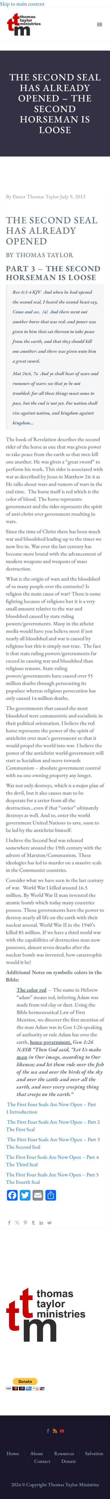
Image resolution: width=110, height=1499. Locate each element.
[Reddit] (49, 1223)
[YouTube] (62, 1431)
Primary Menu (99, 24)
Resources (64, 1453)
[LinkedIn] (41, 1223)
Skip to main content (22, 3)
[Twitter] (17, 1223)
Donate (68, 1461)
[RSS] (55, 1431)
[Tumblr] (33, 1223)
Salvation (94, 1453)
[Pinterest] (25, 1223)
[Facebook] (9, 1223)
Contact (42, 1461)
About (36, 1453)
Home (13, 1453)
